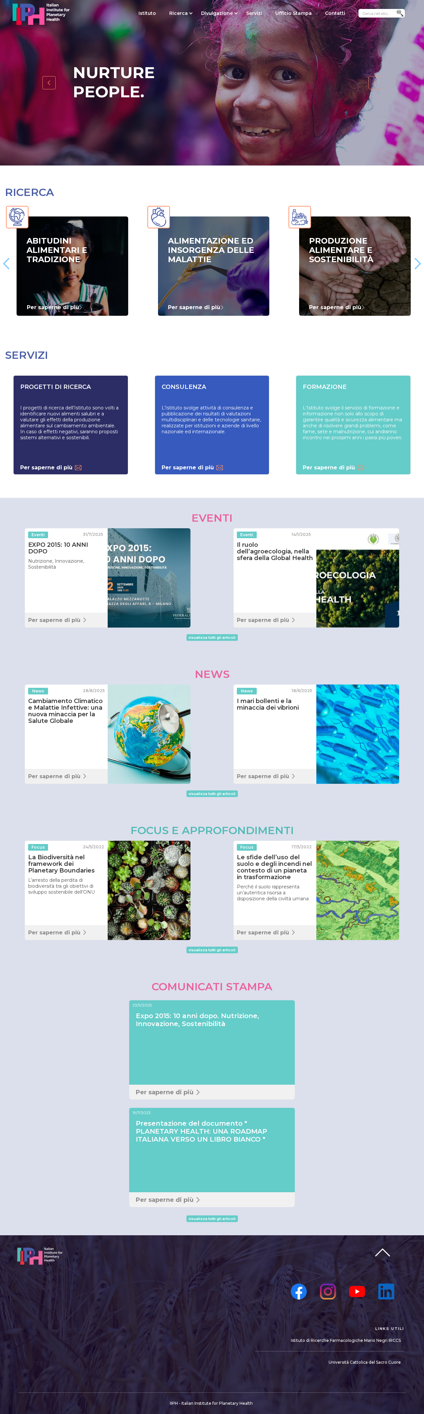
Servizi (254, 13)
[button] (178, 13)
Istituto (147, 13)
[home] (41, 14)
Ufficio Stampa (293, 13)
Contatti (335, 13)
